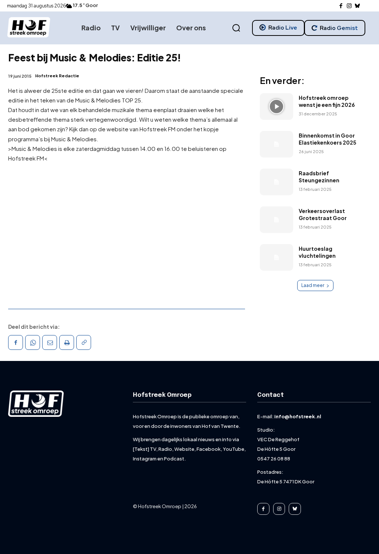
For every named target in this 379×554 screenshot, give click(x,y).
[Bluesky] (357, 6)
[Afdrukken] (66, 342)
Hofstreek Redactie (57, 75)
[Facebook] (341, 6)
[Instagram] (349, 6)
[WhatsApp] (32, 342)
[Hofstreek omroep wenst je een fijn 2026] (276, 106)
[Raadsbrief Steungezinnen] (276, 182)
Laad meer (312, 285)
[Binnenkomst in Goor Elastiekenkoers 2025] (276, 144)
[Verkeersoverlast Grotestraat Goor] (276, 219)
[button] (236, 28)
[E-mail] (49, 342)
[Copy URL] (83, 342)
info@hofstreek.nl (297, 416)
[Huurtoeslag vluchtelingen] (276, 257)
